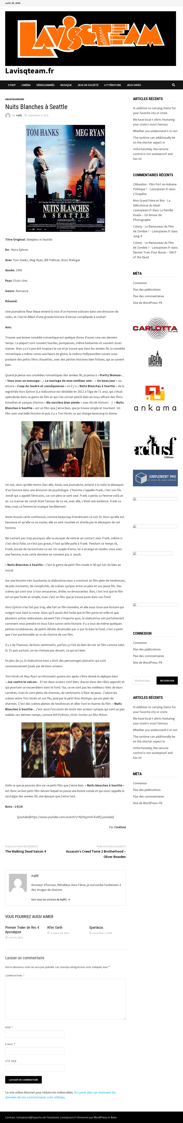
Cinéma (26, 85)
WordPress (100, 1117)
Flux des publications (147, 289)
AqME (19, 115)
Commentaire (14, 975)
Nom (9, 1027)
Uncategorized (14, 99)
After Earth (54, 927)
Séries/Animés (45, 85)
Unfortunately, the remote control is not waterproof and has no (153, 154)
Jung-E (137, 236)
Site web (10, 1061)
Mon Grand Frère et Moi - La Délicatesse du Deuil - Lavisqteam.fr (151, 205)
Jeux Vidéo (134, 85)
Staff (12, 85)
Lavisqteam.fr (29, 70)
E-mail (10, 1044)
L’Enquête (140, 194)
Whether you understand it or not (155, 131)
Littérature (112, 85)
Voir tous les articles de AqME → (50, 899)
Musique (66, 85)
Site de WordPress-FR (147, 303)
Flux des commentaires (148, 296)
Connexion (140, 283)
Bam (114, 1117)
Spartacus (96, 927)
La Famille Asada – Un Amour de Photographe (153, 215)
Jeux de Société (87, 85)
